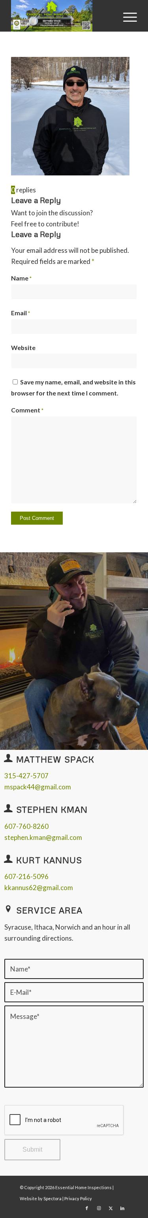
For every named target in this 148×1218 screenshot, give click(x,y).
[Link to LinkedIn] (122, 1208)
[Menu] (126, 16)
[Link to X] (110, 1208)
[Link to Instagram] (99, 1208)
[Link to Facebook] (87, 1208)
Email (20, 312)
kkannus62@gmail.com (38, 887)
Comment (27, 410)
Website (23, 347)
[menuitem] (126, 16)
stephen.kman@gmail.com (43, 837)
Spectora (52, 1198)
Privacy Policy (78, 1198)
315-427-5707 (26, 776)
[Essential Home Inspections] (61, 16)
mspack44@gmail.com (37, 787)
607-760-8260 (26, 826)
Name (21, 278)
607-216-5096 (26, 876)
